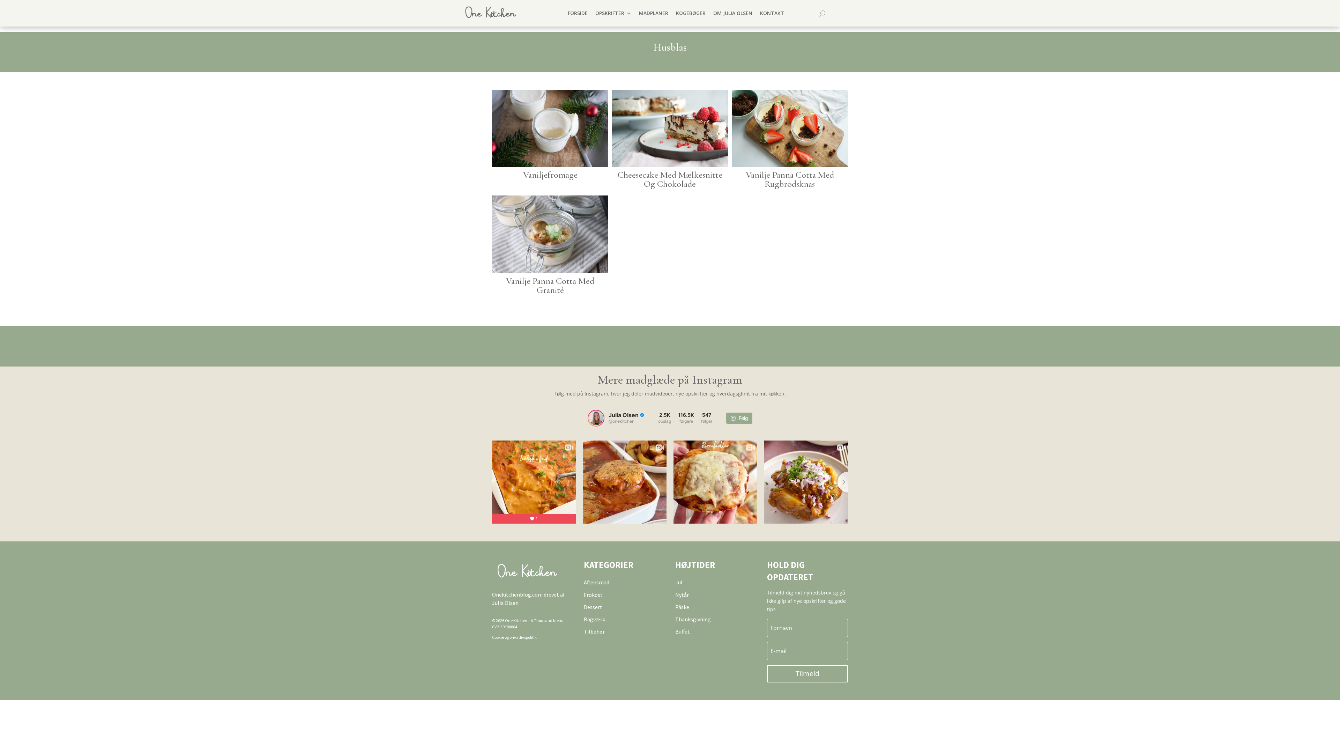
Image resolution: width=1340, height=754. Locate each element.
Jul (679, 582)
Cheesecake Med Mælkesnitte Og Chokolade (670, 179)
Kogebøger (691, 13)
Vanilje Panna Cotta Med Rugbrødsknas (790, 179)
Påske (682, 607)
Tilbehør (594, 631)
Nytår (682, 594)
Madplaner (653, 13)
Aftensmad (596, 582)
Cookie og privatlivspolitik (514, 637)
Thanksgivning (693, 619)
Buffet (682, 631)
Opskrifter (609, 13)
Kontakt (772, 13)
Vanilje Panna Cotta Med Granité (550, 285)
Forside (578, 13)
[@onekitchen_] (596, 418)
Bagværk (594, 619)
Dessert (593, 607)
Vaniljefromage (550, 174)
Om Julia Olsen (732, 13)
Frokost (593, 594)
